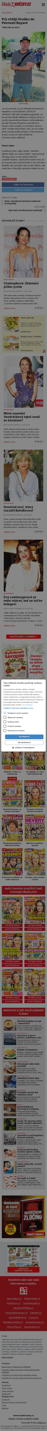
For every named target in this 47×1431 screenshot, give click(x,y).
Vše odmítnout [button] (24, 743)
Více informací (27, 705)
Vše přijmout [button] (24, 737)
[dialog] (23, 715)
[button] (23, 708)
